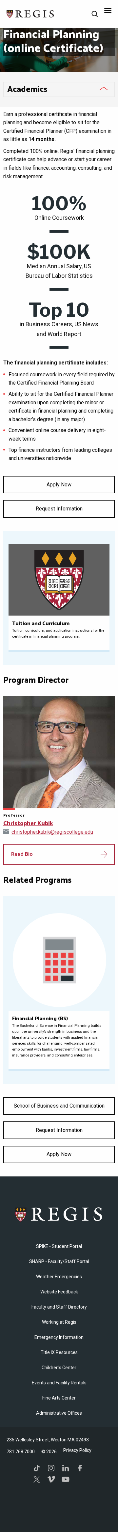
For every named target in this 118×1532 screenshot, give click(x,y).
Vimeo (51, 1479)
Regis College (59, 1214)
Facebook (80, 1468)
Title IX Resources (59, 1352)
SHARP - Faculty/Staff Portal (59, 1261)
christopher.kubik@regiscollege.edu (52, 832)
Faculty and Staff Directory (59, 1307)
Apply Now (59, 484)
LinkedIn (65, 1468)
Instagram (51, 1468)
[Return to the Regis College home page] (30, 13)
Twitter (37, 1479)
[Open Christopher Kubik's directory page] (59, 752)
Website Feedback (59, 1291)
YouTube (65, 1479)
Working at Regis (59, 1322)
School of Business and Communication (59, 1106)
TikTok (37, 1468)
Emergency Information (59, 1337)
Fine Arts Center (59, 1398)
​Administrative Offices (59, 1413)
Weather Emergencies (59, 1276)
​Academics (27, 90)
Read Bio (22, 854)
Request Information (59, 509)
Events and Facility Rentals (59, 1382)
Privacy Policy (77, 1450)
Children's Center (59, 1367)
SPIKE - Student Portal (59, 1246)
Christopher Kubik (28, 823)
